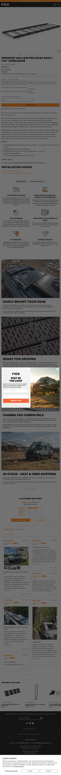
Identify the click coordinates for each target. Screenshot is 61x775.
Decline (48, 771)
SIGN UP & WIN (16, 400)
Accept (30, 771)
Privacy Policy (19, 766)
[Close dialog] (57, 369)
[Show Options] (27, 391)
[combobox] (15, 391)
